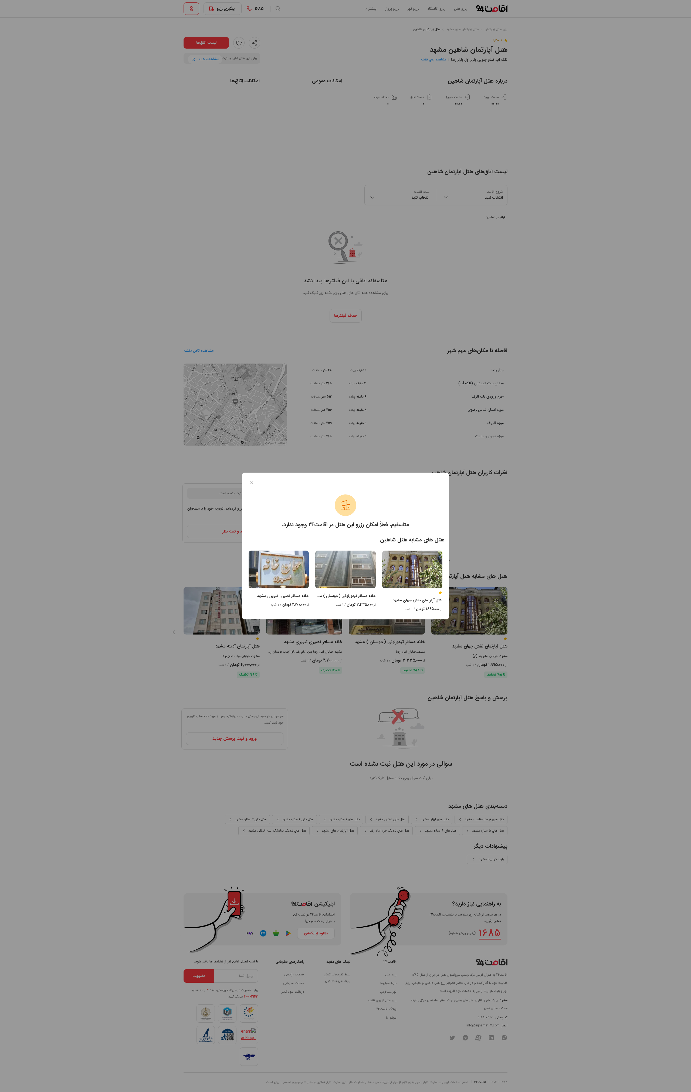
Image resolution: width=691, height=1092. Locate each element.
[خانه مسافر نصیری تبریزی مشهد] (279, 569)
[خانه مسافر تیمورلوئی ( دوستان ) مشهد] (345, 569)
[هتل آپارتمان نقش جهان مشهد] (412, 569)
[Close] (251, 482)
